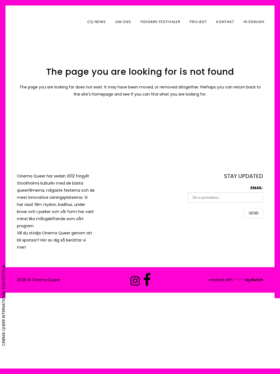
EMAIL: (256, 188)
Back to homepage (140, 117)
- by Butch (253, 280)
